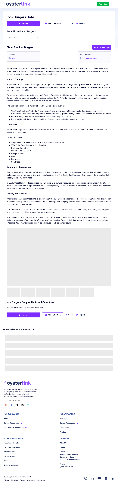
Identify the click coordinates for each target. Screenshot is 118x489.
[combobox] (23, 37)
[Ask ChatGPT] (22, 405)
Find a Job (103, 4)
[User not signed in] (113, 4)
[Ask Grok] (17, 405)
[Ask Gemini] (11, 405)
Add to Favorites (103, 47)
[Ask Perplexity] (28, 405)
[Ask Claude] (6, 405)
